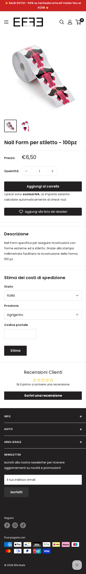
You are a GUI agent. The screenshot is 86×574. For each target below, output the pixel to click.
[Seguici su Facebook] (7, 525)
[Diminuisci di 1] (26, 171)
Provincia (11, 306)
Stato (8, 287)
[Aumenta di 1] (52, 171)
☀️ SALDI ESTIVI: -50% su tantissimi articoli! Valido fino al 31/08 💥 (43, 5)
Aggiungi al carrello (43, 186)
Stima (15, 350)
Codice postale (16, 325)
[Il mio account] (70, 22)
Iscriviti (16, 492)
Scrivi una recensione (43, 395)
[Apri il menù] (6, 22)
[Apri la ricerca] (61, 22)
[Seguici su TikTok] (23, 525)
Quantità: (11, 171)
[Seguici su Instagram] (15, 525)
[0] (78, 22)
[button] (43, 212)
